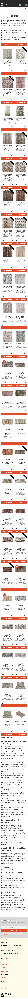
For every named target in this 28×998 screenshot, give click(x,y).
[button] (2, 4)
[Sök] (26, 8)
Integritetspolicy (4, 967)
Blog (2, 970)
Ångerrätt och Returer (5, 965)
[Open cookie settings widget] (2, 995)
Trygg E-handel (4, 964)
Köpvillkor (3, 978)
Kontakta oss (4, 968)
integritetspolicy (4, 934)
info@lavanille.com (8, 958)
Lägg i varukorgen (7, 74)
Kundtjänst (3, 977)
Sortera (21, 44)
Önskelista (3, 985)
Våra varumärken (4, 971)
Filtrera (8, 44)
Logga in (3, 983)
